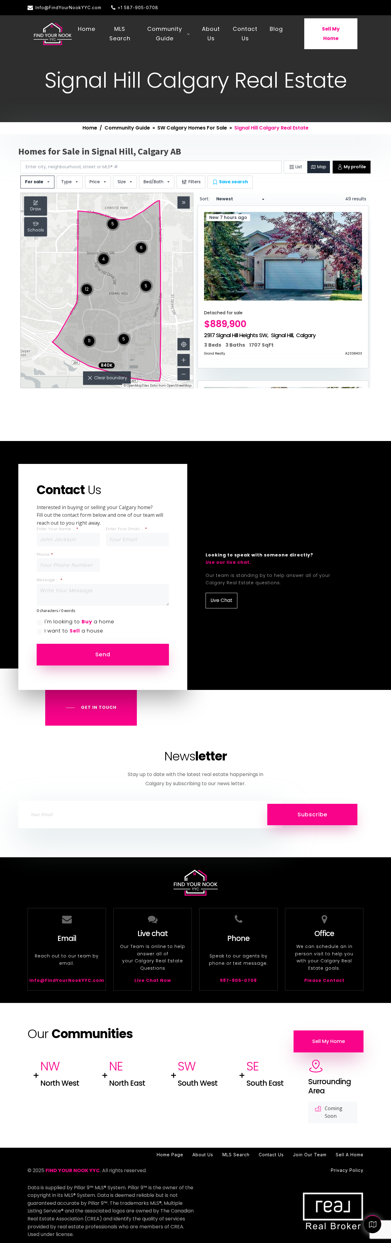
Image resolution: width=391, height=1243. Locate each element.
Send (102, 654)
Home (86, 29)
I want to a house (74, 631)
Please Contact (324, 980)
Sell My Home (331, 33)
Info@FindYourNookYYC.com (66, 980)
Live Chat (221, 600)
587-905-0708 (238, 980)
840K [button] (106, 365)
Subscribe (312, 814)
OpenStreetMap (179, 385)
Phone (45, 554)
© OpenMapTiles (136, 385)
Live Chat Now (152, 980)
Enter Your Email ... (126, 529)
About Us (211, 33)
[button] (64, 7)
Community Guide (164, 33)
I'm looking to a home (79, 622)
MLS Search (119, 33)
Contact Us (245, 33)
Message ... (50, 580)
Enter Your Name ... (58, 529)
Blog (276, 29)
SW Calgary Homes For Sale (192, 127)
